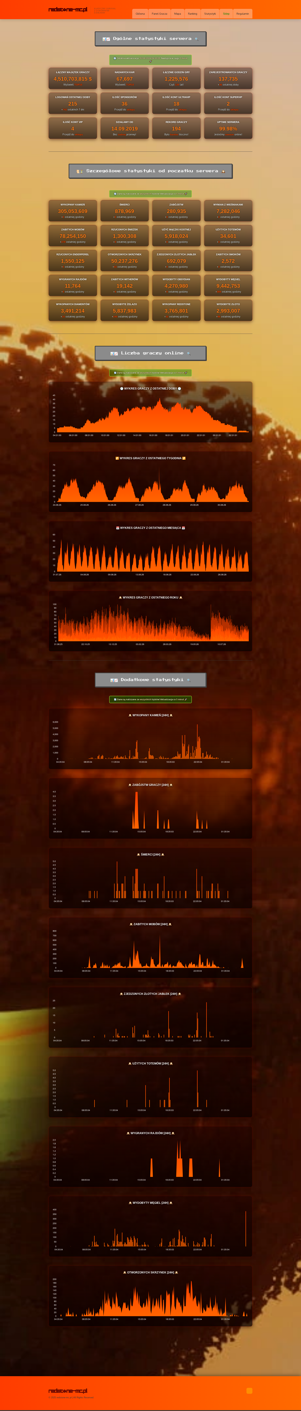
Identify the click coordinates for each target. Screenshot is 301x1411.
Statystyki (210, 13)
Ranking (192, 13)
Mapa (177, 13)
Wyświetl (72, 84)
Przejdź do (124, 109)
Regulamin (243, 13)
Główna (140, 13)
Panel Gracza (159, 13)
